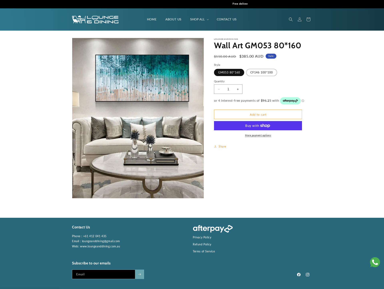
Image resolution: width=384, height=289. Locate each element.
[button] (199, 19)
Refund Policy (202, 244)
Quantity (219, 81)
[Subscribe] (139, 274)
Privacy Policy (202, 237)
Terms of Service (204, 251)
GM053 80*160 (229, 72)
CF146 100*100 (261, 72)
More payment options (258, 135)
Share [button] (222, 146)
